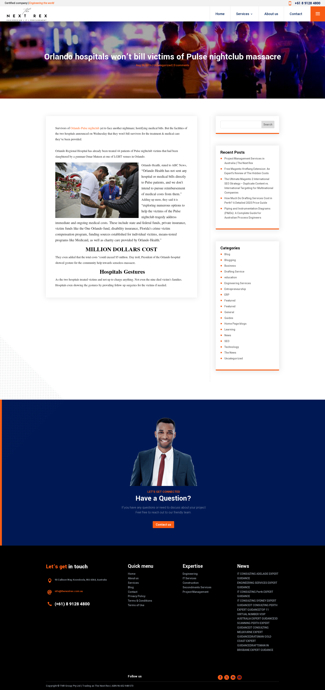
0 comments (181, 65)
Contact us (163, 524)
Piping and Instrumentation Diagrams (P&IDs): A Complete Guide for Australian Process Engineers (247, 213)
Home (220, 14)
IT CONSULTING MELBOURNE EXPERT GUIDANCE (253, 632)
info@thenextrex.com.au (69, 591)
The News (230, 352)
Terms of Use (136, 605)
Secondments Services (197, 587)
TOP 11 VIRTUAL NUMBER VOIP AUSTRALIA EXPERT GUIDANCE (255, 614)
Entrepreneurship (235, 289)
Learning (229, 329)
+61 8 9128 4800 (307, 3)
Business (230, 265)
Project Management (195, 591)
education (230, 277)
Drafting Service (234, 271)
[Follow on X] (226, 677)
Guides (228, 318)
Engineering (190, 573)
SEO (226, 341)
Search (267, 124)
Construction (191, 582)
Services (242, 14)
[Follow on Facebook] (220, 677)
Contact (296, 14)
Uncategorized (233, 358)
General (229, 312)
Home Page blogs (235, 323)
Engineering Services (237, 283)
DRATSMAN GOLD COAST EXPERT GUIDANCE (254, 641)
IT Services (189, 578)
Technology (231, 346)
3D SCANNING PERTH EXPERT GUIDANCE (257, 623)
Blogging (230, 260)
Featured (229, 300)
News (227, 335)
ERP (226, 294)
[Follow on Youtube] (239, 677)
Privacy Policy (136, 596)
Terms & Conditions (140, 600)
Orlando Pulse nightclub (85, 128)
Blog (227, 254)
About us (271, 14)
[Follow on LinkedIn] (233, 677)
